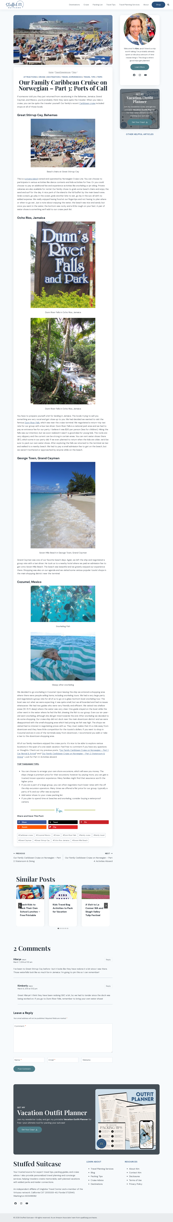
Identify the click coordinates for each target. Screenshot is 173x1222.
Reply (108, 959)
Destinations (74, 4)
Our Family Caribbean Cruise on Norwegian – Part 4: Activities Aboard (89, 857)
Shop (158, 4)
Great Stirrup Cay (42, 840)
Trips (99, 77)
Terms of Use (135, 1180)
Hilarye (17, 959)
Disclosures (134, 1176)
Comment (20, 1026)
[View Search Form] (168, 5)
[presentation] (30, 892)
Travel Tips (110, 4)
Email (52, 1060)
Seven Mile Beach (80, 840)
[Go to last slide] (20, 905)
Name (18, 1060)
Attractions (30, 77)
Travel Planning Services (129, 4)
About (146, 4)
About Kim (134, 1168)
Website (87, 1060)
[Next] (106, 905)
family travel (99, 835)
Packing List (98, 4)
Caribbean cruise (87, 103)
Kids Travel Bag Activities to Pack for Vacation (63, 908)
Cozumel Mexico (43, 835)
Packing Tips (97, 1176)
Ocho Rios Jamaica (61, 840)
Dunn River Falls (32, 422)
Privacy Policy (135, 1184)
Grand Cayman (24, 840)
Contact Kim (135, 1172)
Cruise (86, 4)
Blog (93, 1172)
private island (31, 178)
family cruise (84, 835)
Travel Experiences (71, 77)
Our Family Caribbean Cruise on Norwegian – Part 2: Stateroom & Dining (37, 857)
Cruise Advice (97, 1180)
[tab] (58, 928)
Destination (53, 77)
